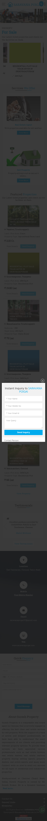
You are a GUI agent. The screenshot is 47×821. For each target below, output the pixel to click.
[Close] (42, 381)
